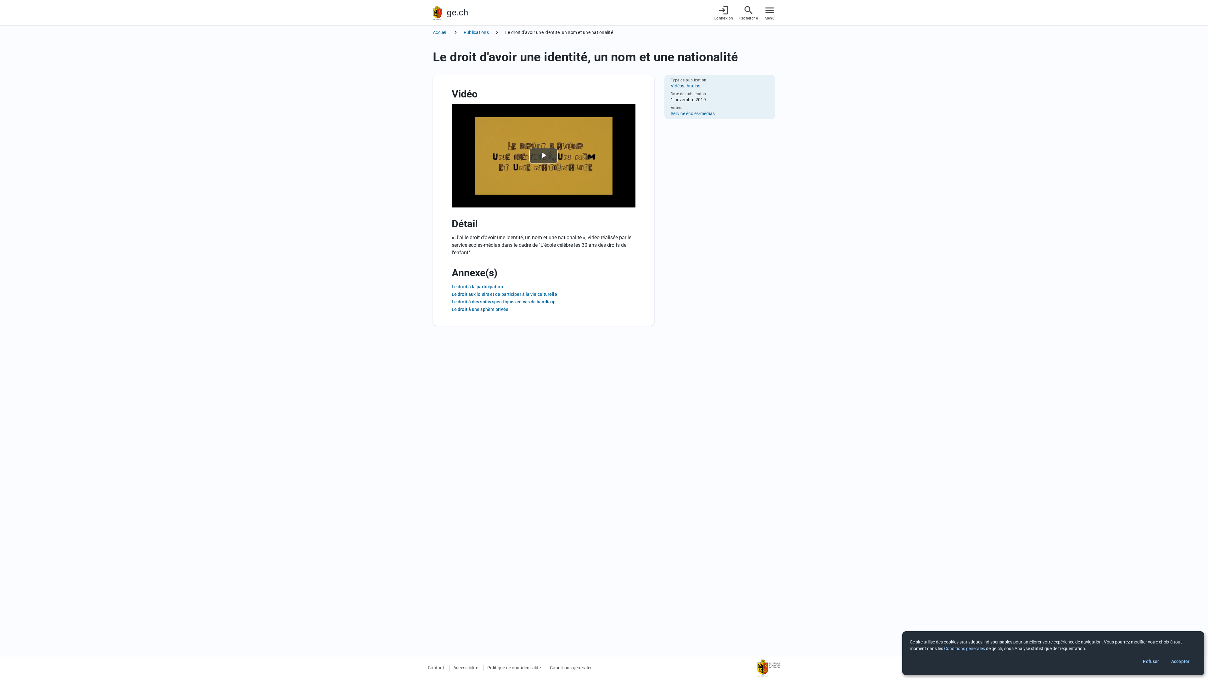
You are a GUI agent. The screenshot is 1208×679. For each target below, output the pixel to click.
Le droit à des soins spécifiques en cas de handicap (504, 301)
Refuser (1151, 661)
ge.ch (457, 12)
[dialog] (1053, 653)
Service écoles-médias (693, 113)
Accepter (1180, 661)
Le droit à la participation (477, 286)
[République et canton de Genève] (437, 13)
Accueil (440, 32)
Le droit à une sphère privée (480, 309)
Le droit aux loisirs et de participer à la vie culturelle (504, 294)
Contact (436, 667)
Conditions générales (571, 667)
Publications (476, 32)
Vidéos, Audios (686, 85)
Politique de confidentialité (514, 667)
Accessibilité (465, 667)
